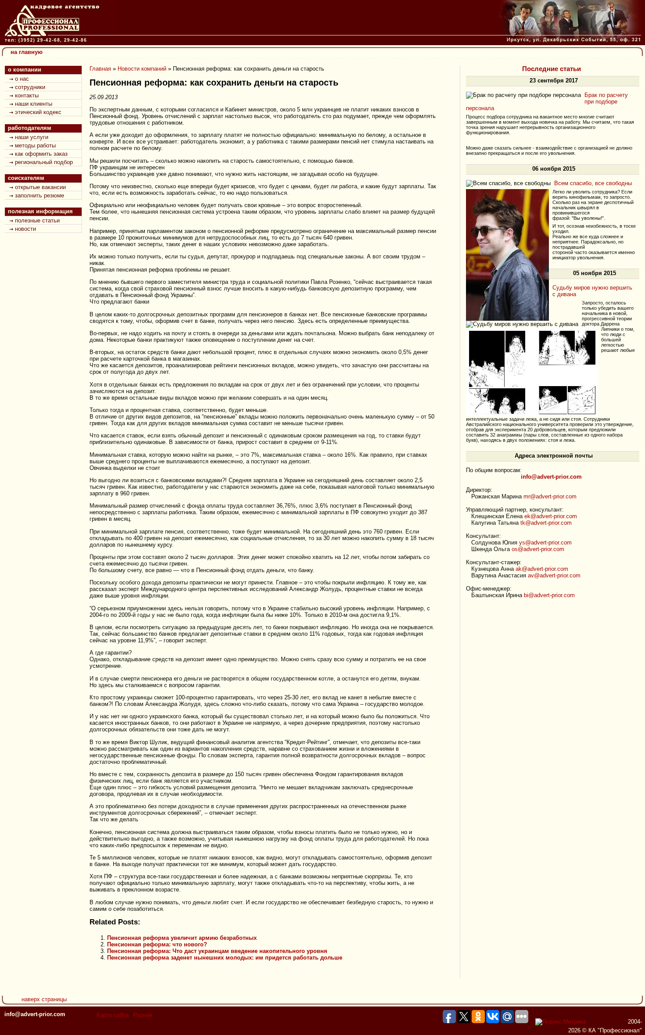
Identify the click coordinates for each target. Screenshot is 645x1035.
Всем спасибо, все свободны (593, 183)
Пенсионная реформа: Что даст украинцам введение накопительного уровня (217, 951)
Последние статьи (551, 68)
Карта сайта (113, 1015)
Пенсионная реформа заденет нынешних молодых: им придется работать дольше (224, 957)
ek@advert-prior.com (550, 516)
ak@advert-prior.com (542, 569)
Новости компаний (142, 68)
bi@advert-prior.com (549, 595)
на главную (27, 52)
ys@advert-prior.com (545, 542)
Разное (142, 1015)
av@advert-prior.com (554, 575)
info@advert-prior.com (34, 1014)
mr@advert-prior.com (550, 496)
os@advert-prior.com (538, 549)
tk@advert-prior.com (546, 522)
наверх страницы (44, 999)
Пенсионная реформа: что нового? (157, 944)
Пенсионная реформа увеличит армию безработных (182, 938)
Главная (100, 68)
